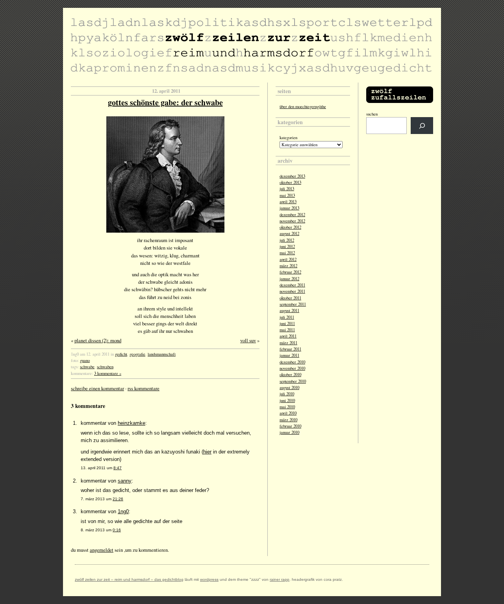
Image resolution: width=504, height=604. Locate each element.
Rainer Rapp (279, 579)
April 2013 (288, 201)
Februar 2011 (290, 349)
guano (85, 360)
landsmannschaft (162, 354)
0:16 (117, 530)
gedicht (121, 354)
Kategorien (288, 137)
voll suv (248, 340)
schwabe (87, 366)
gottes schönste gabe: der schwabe (165, 102)
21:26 (118, 499)
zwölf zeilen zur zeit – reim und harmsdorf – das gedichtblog (129, 579)
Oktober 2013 (290, 182)
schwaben (105, 366)
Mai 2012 (287, 252)
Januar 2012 (289, 278)
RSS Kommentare (143, 388)
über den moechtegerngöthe (303, 106)
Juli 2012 (287, 240)
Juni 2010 (287, 400)
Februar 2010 (290, 426)
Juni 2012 (287, 246)
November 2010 (292, 368)
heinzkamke (131, 423)
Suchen (372, 114)
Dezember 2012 (292, 214)
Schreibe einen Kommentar (97, 388)
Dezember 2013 (292, 176)
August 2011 (289, 310)
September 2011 (293, 304)
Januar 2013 (289, 208)
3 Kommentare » (107, 373)
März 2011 (288, 342)
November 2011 (292, 291)
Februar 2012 (290, 272)
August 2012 (289, 233)
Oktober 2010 (290, 374)
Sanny (125, 481)
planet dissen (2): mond (97, 340)
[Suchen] (422, 125)
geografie (137, 354)
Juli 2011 (287, 317)
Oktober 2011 (290, 298)
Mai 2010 (287, 406)
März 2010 (288, 419)
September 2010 (293, 381)
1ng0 (123, 511)
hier (207, 452)
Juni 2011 (287, 323)
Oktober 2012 (290, 227)
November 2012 (292, 221)
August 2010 (289, 387)
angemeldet (101, 549)
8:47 (117, 468)
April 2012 (288, 259)
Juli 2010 (287, 394)
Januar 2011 (289, 355)
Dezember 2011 (292, 285)
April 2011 (288, 336)
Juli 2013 (287, 188)
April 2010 (288, 413)
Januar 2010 (289, 432)
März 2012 (288, 265)
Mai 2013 (287, 195)
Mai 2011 (287, 329)
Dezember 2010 (292, 362)
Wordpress (209, 579)
